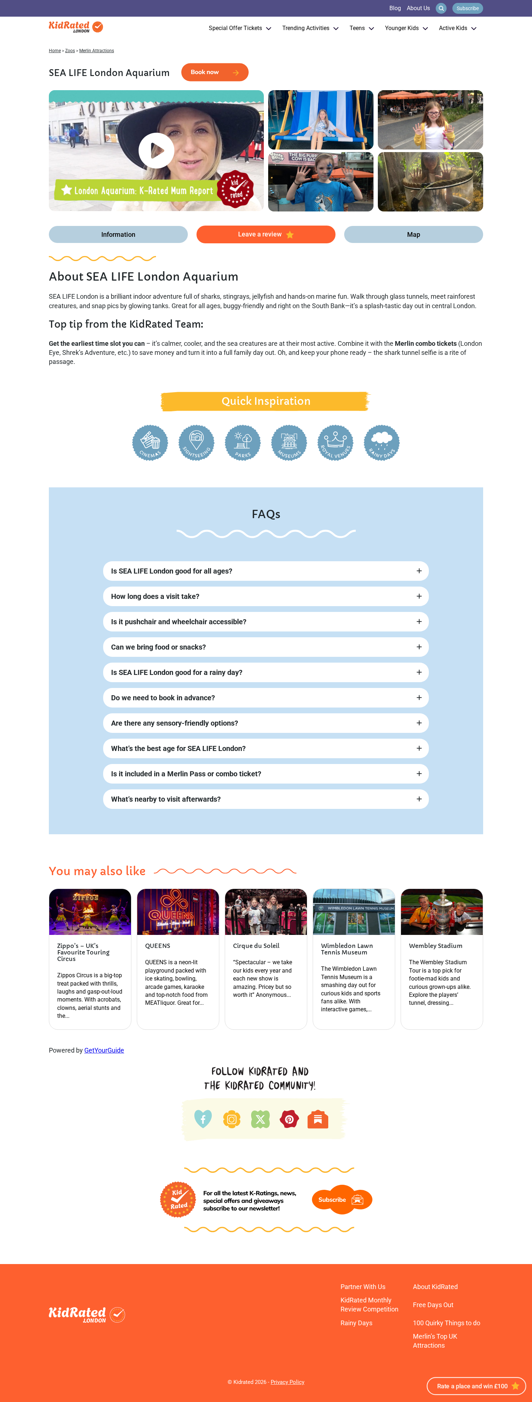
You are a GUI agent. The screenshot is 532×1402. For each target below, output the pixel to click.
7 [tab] (168, 203)
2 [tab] (128, 203)
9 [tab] (184, 203)
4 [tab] (144, 203)
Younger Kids (402, 28)
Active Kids (453, 28)
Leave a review (260, 234)
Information (118, 234)
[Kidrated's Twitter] (259, 1118)
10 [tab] (192, 203)
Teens (357, 28)
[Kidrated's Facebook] (203, 1118)
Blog (395, 8)
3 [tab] (136, 203)
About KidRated (435, 1286)
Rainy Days (356, 1323)
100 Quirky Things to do (446, 1323)
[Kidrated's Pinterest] (289, 1118)
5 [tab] (152, 203)
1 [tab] (120, 203)
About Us (418, 8)
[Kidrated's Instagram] (231, 1118)
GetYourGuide (104, 1050)
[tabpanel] (156, 150)
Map (413, 234)
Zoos (70, 50)
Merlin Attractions (96, 50)
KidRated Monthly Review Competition (369, 1304)
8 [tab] (176, 203)
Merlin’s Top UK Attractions (435, 1340)
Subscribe (468, 8)
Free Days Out (433, 1305)
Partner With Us (363, 1286)
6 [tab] (160, 203)
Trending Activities (305, 28)
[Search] (441, 8)
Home (55, 50)
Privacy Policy (287, 1382)
